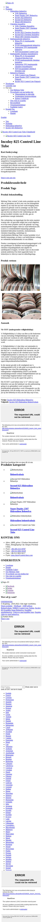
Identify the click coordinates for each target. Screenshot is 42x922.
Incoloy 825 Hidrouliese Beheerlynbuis (23, 402)
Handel (13, 113)
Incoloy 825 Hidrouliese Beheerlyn (20, 400)
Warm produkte (6, 606)
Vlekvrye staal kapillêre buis (23, 612)
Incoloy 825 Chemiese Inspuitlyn (27, 32)
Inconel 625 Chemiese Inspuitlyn (27, 35)
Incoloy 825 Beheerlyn (23, 18)
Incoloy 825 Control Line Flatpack (27, 81)
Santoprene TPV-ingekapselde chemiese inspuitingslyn (26, 65)
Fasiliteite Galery (16, 107)
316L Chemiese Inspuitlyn (24, 26)
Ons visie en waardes (18, 101)
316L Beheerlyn (21, 13)
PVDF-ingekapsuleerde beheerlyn (27, 45)
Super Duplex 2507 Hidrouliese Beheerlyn (20, 510)
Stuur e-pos (5, 619)
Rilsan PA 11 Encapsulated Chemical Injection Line (25, 57)
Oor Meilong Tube (17, 90)
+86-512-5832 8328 (18, 551)
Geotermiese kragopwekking (25, 96)
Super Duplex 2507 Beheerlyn (26, 15)
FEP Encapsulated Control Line (26, 52)
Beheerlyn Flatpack (17, 73)
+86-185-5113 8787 (18, 549)
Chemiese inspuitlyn (17, 24)
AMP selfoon (27, 606)
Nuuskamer (10, 84)
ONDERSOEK (7, 602)
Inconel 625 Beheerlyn (23, 20)
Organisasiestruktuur (17, 105)
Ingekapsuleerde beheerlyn (20, 39)
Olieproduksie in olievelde (24, 94)
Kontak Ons (10, 109)
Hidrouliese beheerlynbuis (22, 520)
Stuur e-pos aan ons (8, 178)
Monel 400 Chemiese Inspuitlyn (26, 37)
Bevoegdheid (15, 103)
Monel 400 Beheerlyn (23, 22)
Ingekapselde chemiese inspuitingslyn (24, 54)
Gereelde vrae (11, 86)
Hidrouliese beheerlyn (18, 11)
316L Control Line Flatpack (25, 75)
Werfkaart (17, 606)
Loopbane (14, 111)
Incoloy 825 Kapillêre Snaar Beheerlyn (21, 609)
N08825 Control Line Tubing (23, 608)
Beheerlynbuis (17, 474)
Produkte (9, 9)
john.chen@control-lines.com (22, 555)
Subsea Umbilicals (22, 98)
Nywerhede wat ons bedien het (21, 92)
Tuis (7, 7)
